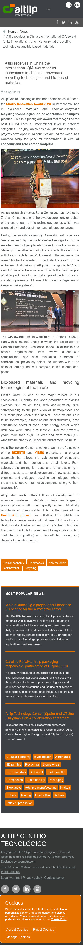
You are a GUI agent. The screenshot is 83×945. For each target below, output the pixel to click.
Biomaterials (37, 563)
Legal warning (10, 877)
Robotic (11, 795)
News (24, 31)
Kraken (65, 787)
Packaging (56, 780)
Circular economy (14, 563)
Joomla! (6, 867)
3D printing (13, 764)
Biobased (36, 772)
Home (12, 31)
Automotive (42, 795)
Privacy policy (32, 877)
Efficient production (19, 803)
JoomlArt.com (26, 861)
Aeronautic (62, 756)
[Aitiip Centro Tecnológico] (20, 9)
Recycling (30, 568)
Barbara (59, 795)
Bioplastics (13, 787)
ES (69, 5)
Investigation (43, 756)
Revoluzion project (16, 515)
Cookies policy (54, 877)
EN (77, 5)
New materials (57, 563)
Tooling (26, 795)
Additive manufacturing (41, 787)
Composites (14, 780)
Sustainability (35, 780)
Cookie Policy (59, 919)
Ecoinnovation (11, 568)
